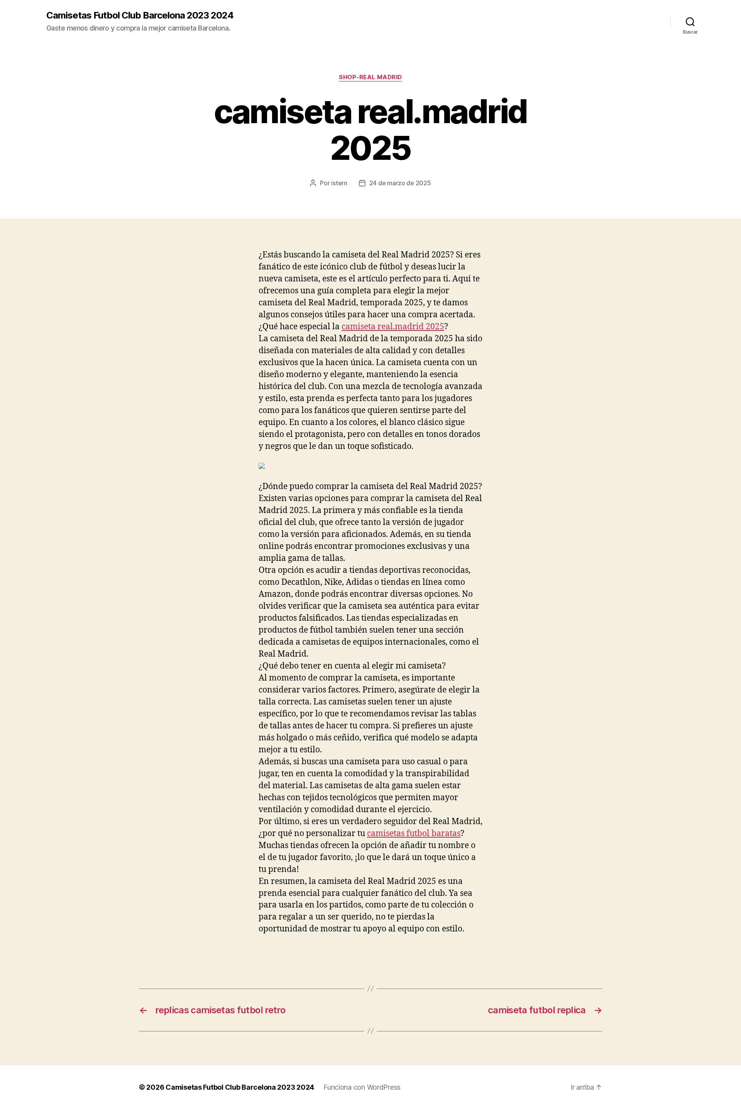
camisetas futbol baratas (413, 833)
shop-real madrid (370, 77)
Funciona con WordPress (362, 1087)
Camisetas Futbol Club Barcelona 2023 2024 (139, 15)
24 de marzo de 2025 (400, 183)
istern (339, 183)
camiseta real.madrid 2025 (393, 327)
